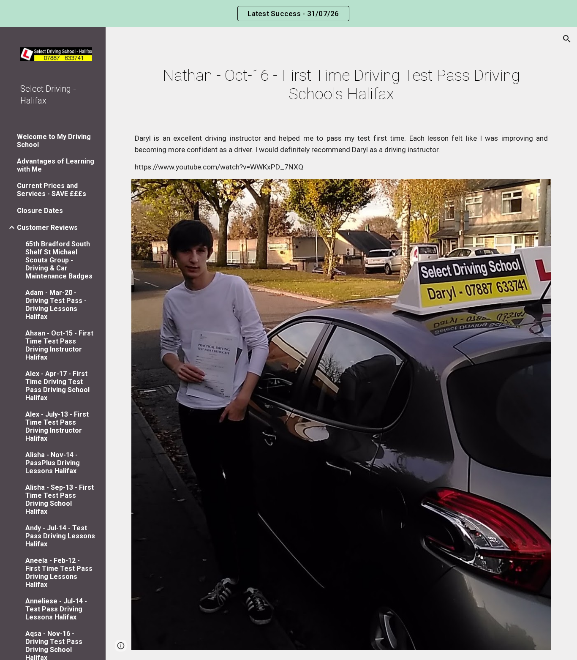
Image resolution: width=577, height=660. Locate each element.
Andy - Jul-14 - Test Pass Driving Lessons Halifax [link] (60, 536)
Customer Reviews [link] (47, 228)
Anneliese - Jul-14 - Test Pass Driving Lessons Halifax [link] (56, 609)
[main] (341, 84)
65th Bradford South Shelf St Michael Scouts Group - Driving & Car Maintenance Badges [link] (59, 260)
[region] (288, 13)
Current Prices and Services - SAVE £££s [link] (51, 190)
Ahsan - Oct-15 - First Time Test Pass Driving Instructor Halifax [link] (59, 345)
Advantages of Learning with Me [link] (55, 165)
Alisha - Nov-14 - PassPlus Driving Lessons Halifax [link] (52, 463)
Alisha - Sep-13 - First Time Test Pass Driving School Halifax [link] (59, 499)
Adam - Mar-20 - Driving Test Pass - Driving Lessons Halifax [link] (56, 305)
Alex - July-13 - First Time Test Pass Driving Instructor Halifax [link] (57, 426)
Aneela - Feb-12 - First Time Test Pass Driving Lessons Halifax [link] (59, 572)
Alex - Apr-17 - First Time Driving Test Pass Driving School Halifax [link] (57, 386)
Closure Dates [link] (40, 211)
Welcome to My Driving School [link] (54, 141)
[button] (567, 39)
